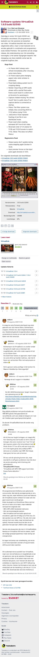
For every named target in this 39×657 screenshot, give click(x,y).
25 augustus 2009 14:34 (15, 322)
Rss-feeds (7, 638)
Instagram (7, 635)
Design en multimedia (9, 258)
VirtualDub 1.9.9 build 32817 (15, 285)
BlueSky (7, 629)
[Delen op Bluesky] (9, 226)
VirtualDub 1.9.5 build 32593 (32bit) (15, 158)
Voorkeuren (13, 621)
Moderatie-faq (17, 304)
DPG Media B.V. (25, 650)
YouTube (7, 632)
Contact (4, 610)
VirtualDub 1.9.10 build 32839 (16, 281)
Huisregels (5, 613)
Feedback (11, 32)
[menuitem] (27, 2)
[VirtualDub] (7, 248)
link (4, 473)
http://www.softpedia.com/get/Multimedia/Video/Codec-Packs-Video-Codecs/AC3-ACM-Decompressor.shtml (20, 399)
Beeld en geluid (24, 258)
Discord (7, 641)
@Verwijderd (12, 432)
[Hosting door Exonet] (10, 598)
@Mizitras (12, 376)
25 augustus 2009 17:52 (14, 408)
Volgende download (29, 231)
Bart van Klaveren (18, 28)
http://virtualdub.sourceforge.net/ (26, 212)
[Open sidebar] (37, 10)
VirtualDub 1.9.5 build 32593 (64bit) (15, 161)
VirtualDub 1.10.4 (11, 271)
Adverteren (6, 607)
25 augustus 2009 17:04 (24, 376)
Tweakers (5, 650)
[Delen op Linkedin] (5, 226)
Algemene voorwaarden (10, 616)
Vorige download (8, 231)
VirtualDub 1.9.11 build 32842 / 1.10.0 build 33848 (18, 276)
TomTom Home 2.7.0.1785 (11, 588)
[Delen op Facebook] (2, 226)
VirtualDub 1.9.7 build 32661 (15, 293)
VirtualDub (20, 209)
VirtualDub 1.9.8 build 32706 (15, 289)
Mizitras (11, 341)
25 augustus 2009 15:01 (23, 343)
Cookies (4, 621)
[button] (2, 2)
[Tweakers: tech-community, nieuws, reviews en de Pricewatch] (11, 2)
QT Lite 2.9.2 (7, 585)
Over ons (12, 610)
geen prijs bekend (21, 244)
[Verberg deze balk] (37, 6)
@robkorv (11, 343)
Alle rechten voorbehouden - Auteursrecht (16, 652)
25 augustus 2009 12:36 (14, 487)
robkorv (10, 320)
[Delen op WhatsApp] (12, 226)
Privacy (4, 619)
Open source (6, 261)
